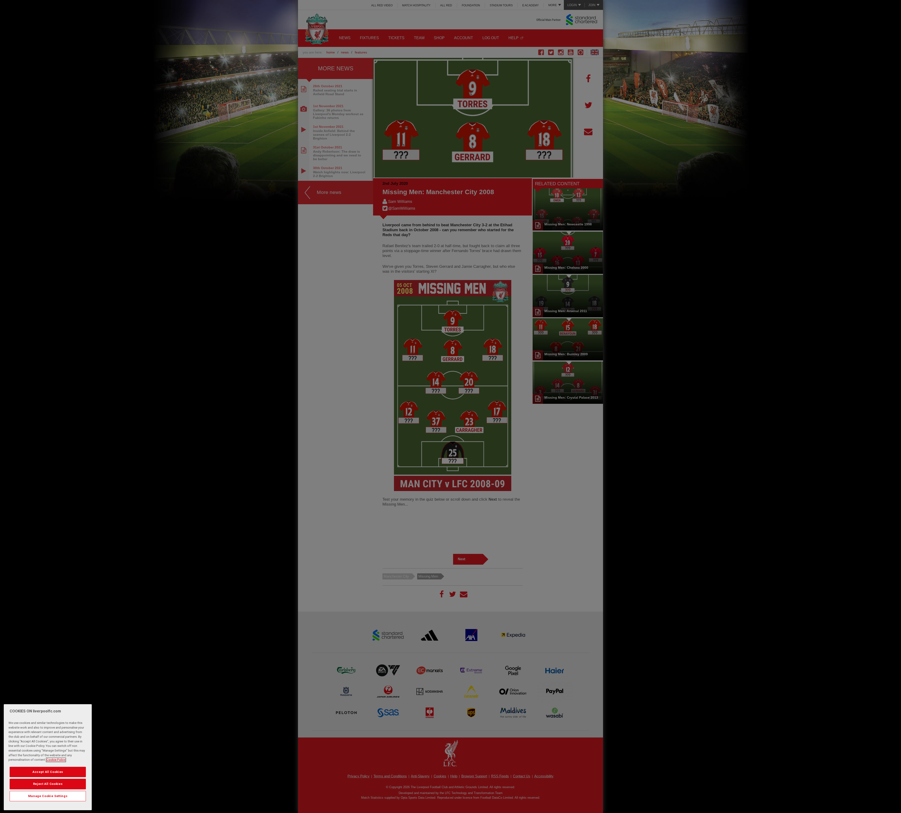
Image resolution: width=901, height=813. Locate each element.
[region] (48, 757)
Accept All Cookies (47, 772)
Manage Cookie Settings (47, 796)
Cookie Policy (55, 760)
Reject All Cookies (48, 784)
